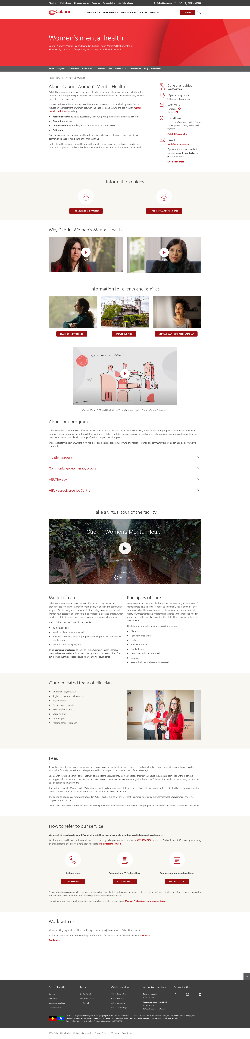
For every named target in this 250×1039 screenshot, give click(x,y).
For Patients (155, 12)
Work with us (65, 3)
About (51, 69)
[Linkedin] (200, 995)
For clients (172, 109)
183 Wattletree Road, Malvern (154, 1009)
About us (53, 3)
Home (51, 78)
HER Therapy (58, 479)
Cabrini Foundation (118, 994)
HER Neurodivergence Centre (69, 490)
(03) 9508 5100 (144, 840)
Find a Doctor (93, 12)
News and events (81, 3)
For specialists (109, 3)
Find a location (128, 12)
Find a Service (109, 12)
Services (59, 78)
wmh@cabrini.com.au (178, 144)
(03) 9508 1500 (148, 1005)
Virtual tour (74, 69)
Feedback (53, 998)
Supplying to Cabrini (57, 1003)
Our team (101, 69)
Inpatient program (61, 457)
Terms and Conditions (122, 1033)
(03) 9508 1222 (148, 997)
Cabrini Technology (119, 1008)
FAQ (146, 69)
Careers (52, 994)
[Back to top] (246, 976)
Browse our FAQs (124, 334)
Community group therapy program (74, 468)
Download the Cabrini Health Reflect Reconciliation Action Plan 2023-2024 (94, 1021)
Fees (110, 69)
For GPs (143, 12)
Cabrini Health (57, 987)
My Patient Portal (125, 3)
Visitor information (56, 1008)
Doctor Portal (85, 994)
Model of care (87, 69)
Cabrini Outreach (118, 998)
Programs (61, 69)
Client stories (135, 69)
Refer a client (120, 69)
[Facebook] (175, 995)
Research (96, 3)
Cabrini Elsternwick (177, 134)
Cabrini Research (118, 1003)
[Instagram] (187, 995)
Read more (54, 940)
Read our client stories (71, 334)
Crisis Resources (175, 161)
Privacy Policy (101, 1033)
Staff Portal (84, 1003)
